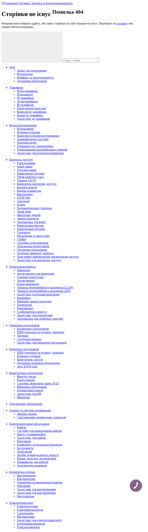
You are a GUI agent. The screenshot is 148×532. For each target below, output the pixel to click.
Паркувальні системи (31, 229)
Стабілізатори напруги (32, 311)
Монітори (23, 397)
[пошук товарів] (32, 47)
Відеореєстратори (28, 132)
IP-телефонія (25, 105)
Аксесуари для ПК (29, 393)
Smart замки (25, 166)
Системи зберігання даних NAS (38, 383)
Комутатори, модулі (30, 359)
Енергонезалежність (22, 266)
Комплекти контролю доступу (37, 183)
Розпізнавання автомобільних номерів (42, 149)
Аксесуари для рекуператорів (36, 492)
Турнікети (23, 232)
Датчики (22, 335)
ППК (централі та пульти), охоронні (40, 332)
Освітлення (24, 451)
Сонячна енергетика (30, 277)
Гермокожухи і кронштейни (35, 146)
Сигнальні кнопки (29, 339)
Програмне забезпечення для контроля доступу (48, 256)
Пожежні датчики (28, 356)
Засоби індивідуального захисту (38, 455)
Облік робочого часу (30, 177)
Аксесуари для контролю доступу (39, 260)
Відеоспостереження (22, 125)
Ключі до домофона (30, 115)
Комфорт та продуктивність (35, 77)
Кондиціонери (26, 475)
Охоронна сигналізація (24, 325)
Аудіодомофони (27, 101)
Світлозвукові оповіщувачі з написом (41, 417)
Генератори (24, 304)
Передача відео (27, 142)
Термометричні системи (33, 139)
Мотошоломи (26, 516)
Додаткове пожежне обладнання (38, 363)
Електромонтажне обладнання (29, 423)
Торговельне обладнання (25, 403)
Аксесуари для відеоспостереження (40, 153)
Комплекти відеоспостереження (38, 135)
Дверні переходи (28, 218)
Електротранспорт (21, 502)
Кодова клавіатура (29, 190)
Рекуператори (26, 479)
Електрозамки (26, 163)
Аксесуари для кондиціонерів (36, 489)
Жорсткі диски (26, 376)
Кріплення (24, 441)
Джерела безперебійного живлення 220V (44, 291)
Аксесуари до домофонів (33, 118)
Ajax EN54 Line (27, 366)
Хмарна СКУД (26, 180)
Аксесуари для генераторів (34, 315)
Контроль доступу (21, 159)
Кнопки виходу (27, 187)
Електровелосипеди (30, 509)
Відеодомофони (27, 91)
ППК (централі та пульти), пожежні (40, 352)
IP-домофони (25, 98)
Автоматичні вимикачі (32, 465)
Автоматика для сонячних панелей (40, 318)
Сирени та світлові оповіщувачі (30, 410)
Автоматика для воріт (31, 222)
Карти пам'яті (26, 380)
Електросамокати (28, 527)
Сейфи (21, 239)
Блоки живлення (28, 284)
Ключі (21, 204)
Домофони (16, 87)
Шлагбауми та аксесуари (33, 235)
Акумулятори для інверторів (35, 273)
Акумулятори (26, 280)
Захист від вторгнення (31, 70)
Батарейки (24, 298)
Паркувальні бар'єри (30, 225)
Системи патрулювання (32, 242)
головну (122, 23)
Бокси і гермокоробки (31, 434)
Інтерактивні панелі (30, 390)
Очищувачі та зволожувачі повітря (39, 482)
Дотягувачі (24, 211)
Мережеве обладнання (31, 387)
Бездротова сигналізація (33, 328)
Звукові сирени (27, 413)
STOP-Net (23, 197)
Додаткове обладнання (32, 81)
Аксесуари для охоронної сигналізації (42, 342)
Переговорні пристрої (31, 108)
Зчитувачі (23, 201)
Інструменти (25, 448)
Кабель (21, 427)
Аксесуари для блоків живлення (38, 294)
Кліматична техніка (22, 472)
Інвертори (23, 270)
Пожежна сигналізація (24, 349)
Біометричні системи (31, 173)
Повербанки (25, 308)
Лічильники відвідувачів (33, 246)
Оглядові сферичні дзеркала (35, 253)
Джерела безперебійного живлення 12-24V (45, 287)
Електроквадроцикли (31, 523)
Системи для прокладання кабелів (39, 430)
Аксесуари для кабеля (31, 437)
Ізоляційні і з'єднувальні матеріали (39, 444)
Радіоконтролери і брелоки (34, 208)
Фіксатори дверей (28, 215)
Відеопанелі (25, 94)
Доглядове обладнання (32, 249)
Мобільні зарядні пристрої (34, 301)
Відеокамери (25, 128)
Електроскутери (27, 506)
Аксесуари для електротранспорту (39, 520)
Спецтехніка (25, 513)
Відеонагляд (25, 74)
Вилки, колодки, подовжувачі (36, 458)
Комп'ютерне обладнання (26, 373)
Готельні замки (27, 170)
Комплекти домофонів (31, 111)
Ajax (12, 67)
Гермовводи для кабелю (32, 462)
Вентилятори (25, 496)
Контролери (25, 194)
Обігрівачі (23, 486)
